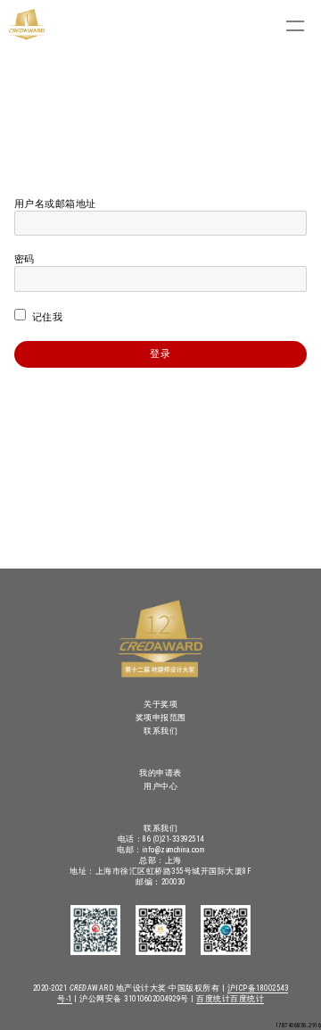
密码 (24, 259)
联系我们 (160, 731)
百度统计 (213, 998)
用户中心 (160, 786)
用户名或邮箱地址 (55, 204)
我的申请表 (160, 772)
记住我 (45, 317)
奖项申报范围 (161, 717)
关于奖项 (160, 704)
